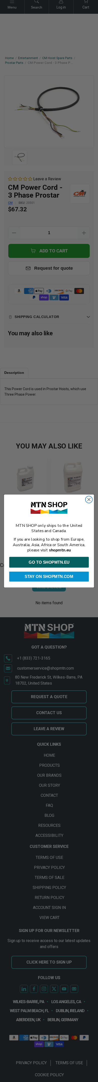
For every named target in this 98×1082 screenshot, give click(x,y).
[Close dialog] (88, 499)
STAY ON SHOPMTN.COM (49, 576)
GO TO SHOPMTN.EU (49, 562)
